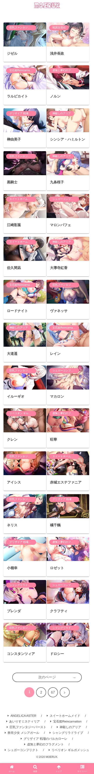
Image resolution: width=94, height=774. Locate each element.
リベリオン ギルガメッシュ (70, 750)
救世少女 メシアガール (23, 732)
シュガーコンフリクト (23, 750)
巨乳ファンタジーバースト (28, 727)
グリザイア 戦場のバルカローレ (45, 738)
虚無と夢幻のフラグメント (45, 744)
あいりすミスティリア (24, 721)
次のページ (47, 677)
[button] (85, 620)
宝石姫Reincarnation (67, 721)
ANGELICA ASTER (23, 715)
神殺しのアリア (70, 727)
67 (53, 692)
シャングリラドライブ (67, 732)
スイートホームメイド (65, 715)
